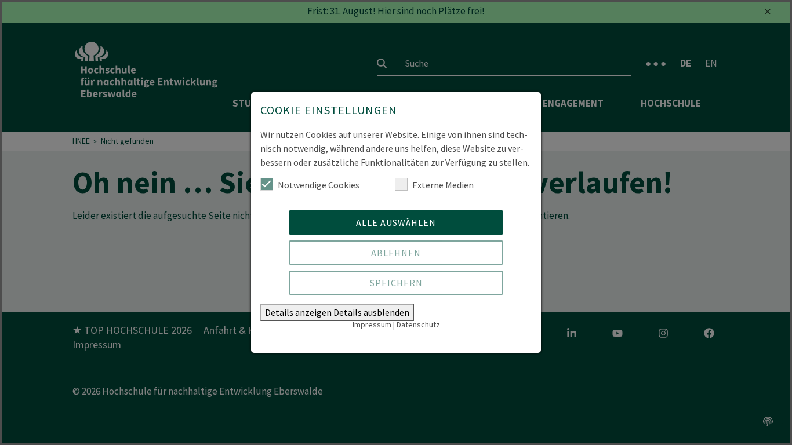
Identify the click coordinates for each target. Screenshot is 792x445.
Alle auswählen (396, 222)
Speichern (396, 283)
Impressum (372, 324)
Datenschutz (418, 324)
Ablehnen (396, 252)
